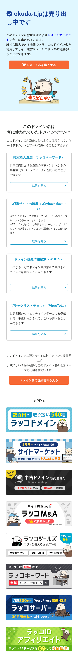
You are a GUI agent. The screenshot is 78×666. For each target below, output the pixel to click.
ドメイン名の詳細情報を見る (39, 380)
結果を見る (39, 185)
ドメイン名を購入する (41, 65)
